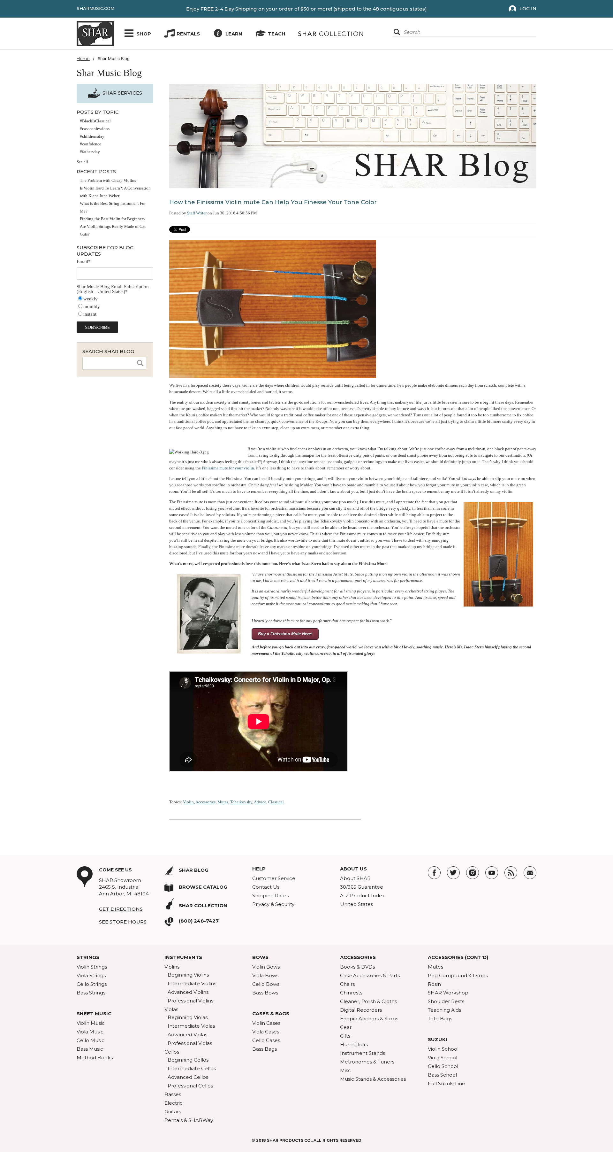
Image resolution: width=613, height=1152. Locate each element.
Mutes (222, 802)
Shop (143, 34)
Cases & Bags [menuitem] (270, 1013)
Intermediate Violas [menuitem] (191, 1026)
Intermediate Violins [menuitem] (192, 983)
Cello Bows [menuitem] (265, 984)
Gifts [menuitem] (345, 1035)
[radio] (115, 299)
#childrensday (92, 136)
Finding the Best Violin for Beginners (112, 218)
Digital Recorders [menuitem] (361, 1010)
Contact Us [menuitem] (265, 887)
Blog (510, 872)
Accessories (205, 802)
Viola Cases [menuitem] (265, 1031)
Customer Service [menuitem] (273, 878)
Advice (260, 802)
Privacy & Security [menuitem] (273, 904)
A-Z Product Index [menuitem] (362, 895)
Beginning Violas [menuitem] (188, 1017)
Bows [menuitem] (260, 957)
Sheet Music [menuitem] (94, 1013)
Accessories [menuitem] (358, 957)
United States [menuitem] (356, 904)
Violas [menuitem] (171, 1009)
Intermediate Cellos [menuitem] (192, 1068)
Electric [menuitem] (173, 1103)
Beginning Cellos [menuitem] (188, 1059)
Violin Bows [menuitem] (266, 966)
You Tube (491, 872)
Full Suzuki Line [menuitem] (446, 1083)
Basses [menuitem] (172, 1094)
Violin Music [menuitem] (91, 1023)
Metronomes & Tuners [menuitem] (367, 1061)
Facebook (434, 872)
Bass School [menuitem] (442, 1074)
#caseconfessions (95, 128)
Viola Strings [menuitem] (91, 975)
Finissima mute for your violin (228, 468)
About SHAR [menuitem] (355, 878)
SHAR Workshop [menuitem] (448, 992)
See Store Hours (123, 922)
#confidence (90, 144)
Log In (527, 9)
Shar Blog (193, 870)
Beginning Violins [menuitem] (188, 974)
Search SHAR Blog (108, 351)
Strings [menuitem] (88, 957)
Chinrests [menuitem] (351, 992)
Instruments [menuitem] (183, 957)
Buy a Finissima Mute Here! (285, 633)
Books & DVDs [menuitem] (357, 966)
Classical (276, 802)
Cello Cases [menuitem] (266, 1040)
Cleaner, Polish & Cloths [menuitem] (368, 1001)
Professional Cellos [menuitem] (190, 1085)
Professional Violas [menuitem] (190, 1043)
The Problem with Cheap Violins (108, 180)
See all (82, 161)
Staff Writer (197, 213)
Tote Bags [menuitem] (440, 1018)
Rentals (188, 34)
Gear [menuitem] (346, 1027)
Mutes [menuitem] (435, 966)
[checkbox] (115, 306)
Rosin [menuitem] (434, 984)
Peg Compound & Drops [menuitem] (458, 975)
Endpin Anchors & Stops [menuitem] (369, 1018)
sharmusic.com (95, 8)
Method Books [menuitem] (95, 1057)
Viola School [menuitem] (442, 1057)
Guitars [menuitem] (172, 1111)
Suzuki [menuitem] (437, 1039)
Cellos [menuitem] (171, 1051)
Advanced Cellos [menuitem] (188, 1077)
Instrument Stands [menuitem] (362, 1053)
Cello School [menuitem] (443, 1066)
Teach (276, 34)
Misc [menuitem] (345, 1070)
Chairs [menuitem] (347, 984)
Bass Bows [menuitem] (265, 992)
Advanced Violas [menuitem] (187, 1034)
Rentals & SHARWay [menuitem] (188, 1120)
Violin (188, 802)
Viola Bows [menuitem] (265, 975)
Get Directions (121, 909)
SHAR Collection (203, 905)
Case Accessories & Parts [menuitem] (370, 975)
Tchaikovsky (241, 802)
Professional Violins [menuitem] (190, 1000)
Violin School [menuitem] (443, 1049)
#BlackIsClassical (95, 121)
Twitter (453, 872)
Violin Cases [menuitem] (266, 1023)
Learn (233, 34)
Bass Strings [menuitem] (91, 992)
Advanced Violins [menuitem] (188, 992)
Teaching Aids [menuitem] (444, 1010)
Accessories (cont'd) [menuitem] (458, 957)
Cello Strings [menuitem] (92, 984)
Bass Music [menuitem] (90, 1049)
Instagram (472, 872)
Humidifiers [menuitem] (354, 1044)
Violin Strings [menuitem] (92, 966)
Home (83, 58)
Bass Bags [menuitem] (264, 1049)
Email (530, 872)
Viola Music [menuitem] (90, 1031)
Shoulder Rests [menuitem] (446, 1001)
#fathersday (90, 151)
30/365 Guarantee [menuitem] (361, 887)
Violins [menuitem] (171, 966)
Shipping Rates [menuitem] (270, 895)
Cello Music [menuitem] (90, 1040)
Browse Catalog (203, 887)
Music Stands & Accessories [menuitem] (373, 1079)
